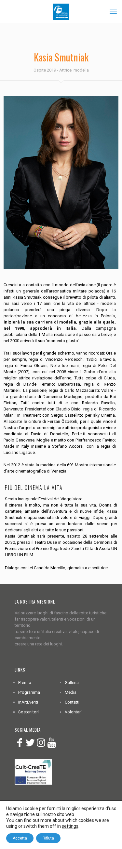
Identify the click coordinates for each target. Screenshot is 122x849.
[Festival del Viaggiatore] (61, 11)
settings (70, 826)
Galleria (72, 682)
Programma (29, 692)
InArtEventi (28, 702)
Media (70, 692)
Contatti (72, 702)
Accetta (20, 838)
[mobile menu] (113, 11)
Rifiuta (48, 838)
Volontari (73, 711)
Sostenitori (28, 711)
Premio (24, 682)
